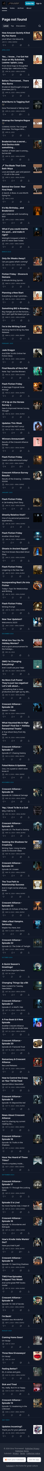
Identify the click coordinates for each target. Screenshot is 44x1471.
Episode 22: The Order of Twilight (16, 946)
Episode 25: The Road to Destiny (15, 829)
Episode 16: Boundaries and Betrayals (14, 1225)
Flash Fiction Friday (12, 384)
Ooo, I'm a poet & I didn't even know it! (15, 769)
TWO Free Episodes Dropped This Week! (12, 1278)
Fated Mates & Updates (14, 765)
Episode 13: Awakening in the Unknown (14, 1407)
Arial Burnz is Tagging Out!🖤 (16, 103)
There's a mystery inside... (13, 1163)
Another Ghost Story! (11, 536)
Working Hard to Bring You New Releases (15, 330)
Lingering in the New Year (13, 570)
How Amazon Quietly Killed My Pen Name (16, 34)
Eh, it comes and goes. (11, 1372)
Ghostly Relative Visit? (13, 515)
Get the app (34, 1459)
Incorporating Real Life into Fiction (16, 584)
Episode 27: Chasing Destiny (14, 753)
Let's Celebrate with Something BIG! (15, 215)
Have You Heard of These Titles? (15, 1159)
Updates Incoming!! (12, 1426)
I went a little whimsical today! (15, 460)
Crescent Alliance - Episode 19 (12, 1098)
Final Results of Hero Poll (15, 368)
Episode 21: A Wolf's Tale (12, 1007)
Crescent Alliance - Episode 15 (12, 1259)
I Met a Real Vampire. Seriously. (12, 923)
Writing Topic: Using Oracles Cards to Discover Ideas (14, 849)
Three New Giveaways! (14, 1353)
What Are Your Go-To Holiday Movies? (12, 641)
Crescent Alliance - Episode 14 (12, 1299)
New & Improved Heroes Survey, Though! (15, 409)
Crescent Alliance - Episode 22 (12, 941)
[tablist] (14, 25)
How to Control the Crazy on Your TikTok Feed (15, 1079)
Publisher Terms (22, 1451)
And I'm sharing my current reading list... (13, 1122)
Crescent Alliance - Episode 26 (12, 790)
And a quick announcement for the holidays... (15, 647)
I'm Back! (6, 1316)
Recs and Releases (9, 1065)
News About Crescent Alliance (13, 1116)
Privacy (16, 1453)
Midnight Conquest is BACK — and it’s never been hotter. (14, 239)
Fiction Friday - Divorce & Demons (15, 275)
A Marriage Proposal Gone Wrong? (13, 388)
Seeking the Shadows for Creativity (15, 843)
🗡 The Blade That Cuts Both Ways (14, 167)
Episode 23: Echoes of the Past (15, 909)
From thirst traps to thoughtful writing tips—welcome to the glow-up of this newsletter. (15, 67)
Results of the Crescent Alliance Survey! (15, 443)
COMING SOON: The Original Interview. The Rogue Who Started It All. (14, 127)
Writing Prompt (8, 607)
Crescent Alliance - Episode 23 (12, 904)
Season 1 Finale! (9, 710)
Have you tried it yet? (11, 1245)
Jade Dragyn (8, 350)
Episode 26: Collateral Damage (15, 795)
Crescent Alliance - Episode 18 (12, 1137)
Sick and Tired (9, 1384)
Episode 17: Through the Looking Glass (16, 1188)
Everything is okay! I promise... (15, 296)
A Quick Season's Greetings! (11, 965)
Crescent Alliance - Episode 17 (12, 1183)
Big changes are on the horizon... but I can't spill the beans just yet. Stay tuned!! (16, 312)
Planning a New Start (12, 292)
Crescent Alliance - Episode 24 (12, 864)
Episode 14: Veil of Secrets (13, 1304)
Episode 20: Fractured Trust (13, 1047)
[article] (22, 39)
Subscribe (30, 3)
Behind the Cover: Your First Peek (13, 188)
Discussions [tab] (20, 26)
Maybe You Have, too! (11, 927)
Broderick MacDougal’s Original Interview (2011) (15, 88)
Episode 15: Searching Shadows (15, 1264)
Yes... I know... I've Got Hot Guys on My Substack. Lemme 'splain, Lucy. (15, 59)
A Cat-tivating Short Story (12, 502)
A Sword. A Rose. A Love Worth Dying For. (15, 194)
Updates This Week (12, 423)
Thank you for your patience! (14, 1430)
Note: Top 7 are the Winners (13, 371)
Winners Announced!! (13, 439)
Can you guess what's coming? (15, 261)
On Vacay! (6, 1340)
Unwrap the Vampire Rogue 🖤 (16, 122)
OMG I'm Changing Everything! (11, 663)
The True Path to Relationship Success (13, 883)
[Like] (3, 159)
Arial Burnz (12, 42)
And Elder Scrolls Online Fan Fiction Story (14, 354)
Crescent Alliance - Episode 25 (12, 824)
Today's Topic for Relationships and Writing (15, 589)
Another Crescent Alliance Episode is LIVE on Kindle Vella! (15, 1026)
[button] (4, 8)
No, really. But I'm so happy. (14, 1387)
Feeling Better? (9, 1368)
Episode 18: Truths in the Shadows (12, 1143)
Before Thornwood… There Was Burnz (15, 82)
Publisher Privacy (32, 1448)
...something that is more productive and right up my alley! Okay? (16, 690)
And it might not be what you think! (14, 889)
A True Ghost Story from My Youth (14, 733)
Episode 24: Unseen (10, 869)
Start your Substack (15, 1459)
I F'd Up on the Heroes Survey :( (13, 403)
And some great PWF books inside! (13, 1283)
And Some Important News (13, 970)
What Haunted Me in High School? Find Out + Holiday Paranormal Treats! (16, 725)
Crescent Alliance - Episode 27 (12, 748)
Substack (10, 1466)
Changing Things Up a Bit (15, 982)
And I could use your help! (13, 667)
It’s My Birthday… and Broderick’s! (13, 209)
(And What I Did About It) (12, 39)
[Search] (39, 25)
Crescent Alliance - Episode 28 (12, 705)
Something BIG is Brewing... (16, 308)
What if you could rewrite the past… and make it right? (15, 232)
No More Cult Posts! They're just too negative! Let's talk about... (15, 683)
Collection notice (33, 1453)
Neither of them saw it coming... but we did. (15, 151)
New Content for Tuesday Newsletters (12, 987)
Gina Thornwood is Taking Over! (15, 108)
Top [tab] (12, 26)
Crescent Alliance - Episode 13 (12, 1401)
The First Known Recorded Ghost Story (15, 553)
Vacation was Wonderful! (12, 1319)
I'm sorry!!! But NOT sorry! (13, 426)
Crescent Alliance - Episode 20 (12, 1042)
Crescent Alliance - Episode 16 (12, 1219)
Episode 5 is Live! (11, 1202)
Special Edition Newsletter (13, 1084)
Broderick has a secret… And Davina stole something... (14, 144)
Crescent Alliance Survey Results (15, 474)
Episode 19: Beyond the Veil (13, 1102)
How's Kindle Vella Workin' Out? (15, 1240)
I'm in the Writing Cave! (14, 326)
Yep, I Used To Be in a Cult (15, 807)
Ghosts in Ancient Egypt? (15, 548)
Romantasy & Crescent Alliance (13, 1060)
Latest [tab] (5, 26)
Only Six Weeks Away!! (13, 258)
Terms (22, 1453)
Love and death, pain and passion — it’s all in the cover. (16, 173)
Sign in (39, 3)
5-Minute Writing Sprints (12, 280)
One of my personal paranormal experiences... (15, 519)
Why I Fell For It (8, 811)
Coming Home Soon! (12, 1337)
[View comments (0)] (13, 45)
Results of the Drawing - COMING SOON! (16, 480)
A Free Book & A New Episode (12, 1021)
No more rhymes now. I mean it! (15, 1205)
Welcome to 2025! (9, 622)
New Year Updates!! (12, 619)
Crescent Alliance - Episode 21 (12, 1002)
